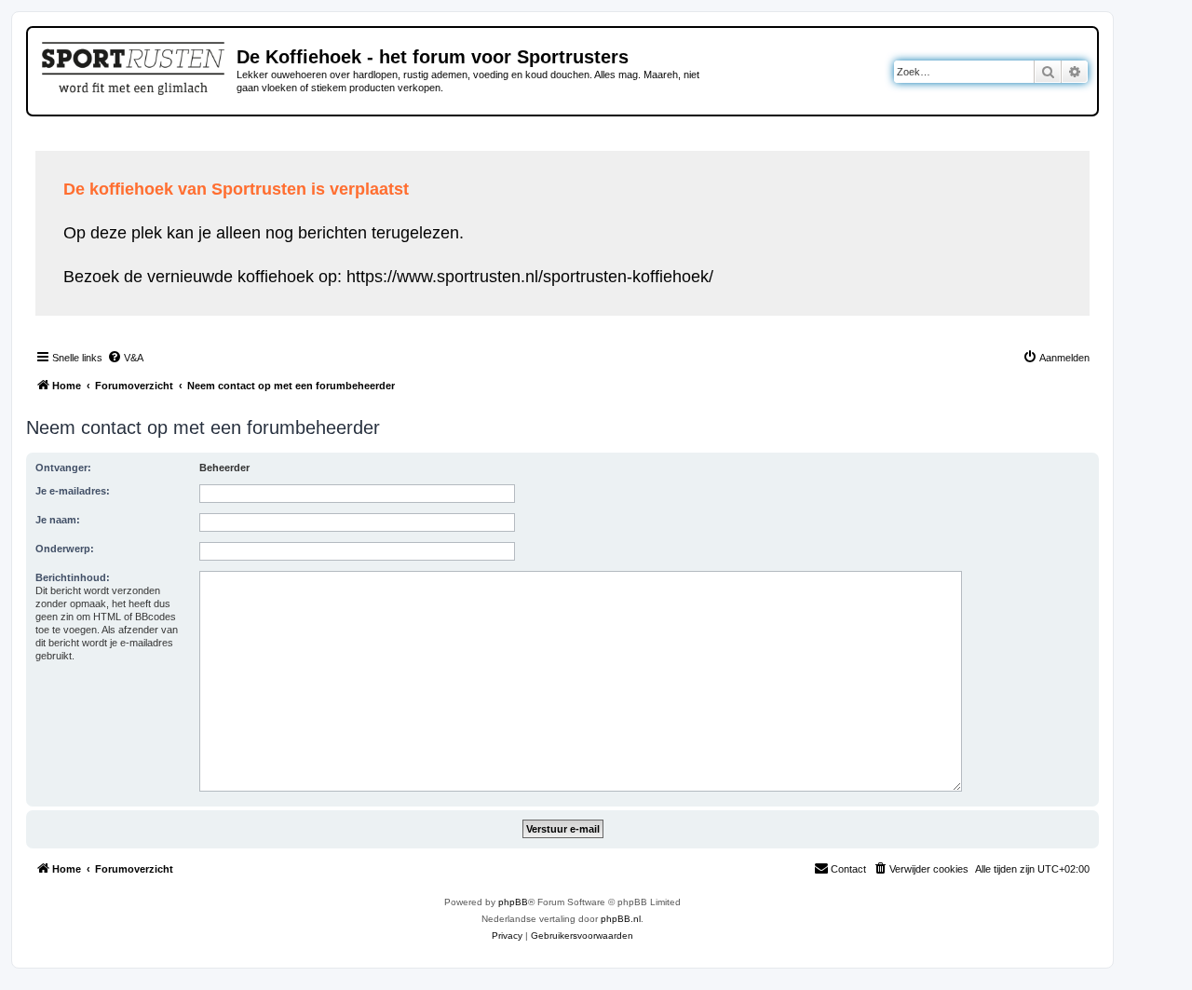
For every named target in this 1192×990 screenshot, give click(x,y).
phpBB (513, 902)
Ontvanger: (63, 467)
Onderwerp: (64, 548)
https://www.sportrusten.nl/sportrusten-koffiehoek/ (529, 276)
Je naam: (57, 519)
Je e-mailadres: (72, 490)
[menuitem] (125, 357)
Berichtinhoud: (72, 577)
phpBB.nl (621, 919)
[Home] (135, 65)
